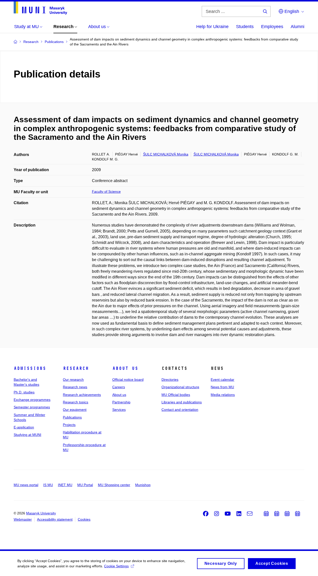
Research (76, 368)
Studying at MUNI (27, 435)
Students (245, 26)
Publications (72, 417)
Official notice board (128, 380)
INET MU (65, 485)
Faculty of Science (106, 191)
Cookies (84, 519)
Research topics (75, 402)
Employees (272, 26)
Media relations (223, 395)
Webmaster (23, 519)
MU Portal (85, 485)
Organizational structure (180, 387)
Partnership (121, 402)
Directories (169, 380)
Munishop (143, 485)
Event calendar (222, 380)
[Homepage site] (40, 8)
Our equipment (74, 410)
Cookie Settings (116, 566)
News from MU (222, 387)
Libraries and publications (181, 402)
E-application (24, 427)
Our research (73, 380)
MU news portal (26, 485)
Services (119, 410)
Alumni (297, 26)
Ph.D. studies (24, 392)
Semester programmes (32, 407)
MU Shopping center (114, 485)
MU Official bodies (175, 395)
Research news (75, 387)
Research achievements (82, 395)
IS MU (48, 485)
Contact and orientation (179, 410)
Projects (69, 425)
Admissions (30, 368)
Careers (118, 387)
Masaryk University (41, 513)
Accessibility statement (55, 519)
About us (125, 368)
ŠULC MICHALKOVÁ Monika (165, 154)
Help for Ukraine (212, 26)
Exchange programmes (32, 400)
